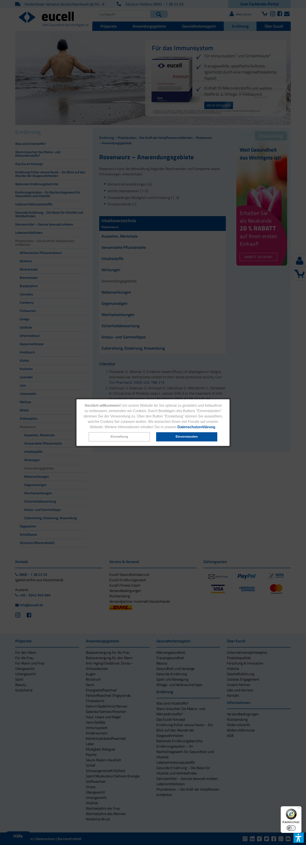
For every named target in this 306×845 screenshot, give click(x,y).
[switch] (291, 828)
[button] (119, 436)
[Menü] (299, 809)
